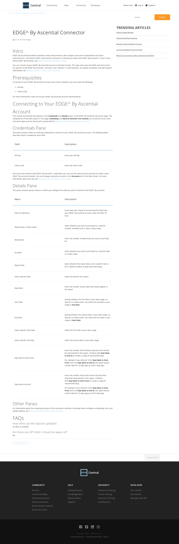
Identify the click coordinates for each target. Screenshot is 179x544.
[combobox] (151, 17)
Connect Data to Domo (23, 13)
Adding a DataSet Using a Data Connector (43, 70)
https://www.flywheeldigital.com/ (51, 61)
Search (162, 17)
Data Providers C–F (40, 13)
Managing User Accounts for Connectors (54, 179)
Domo (11, 13)
